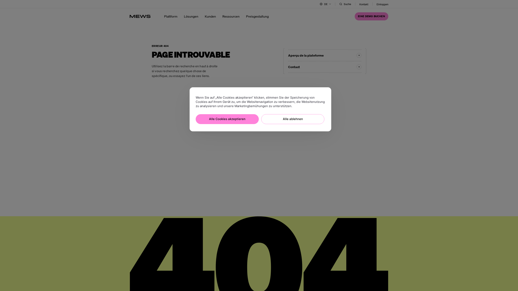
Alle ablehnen (293, 119)
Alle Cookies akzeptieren (227, 119)
